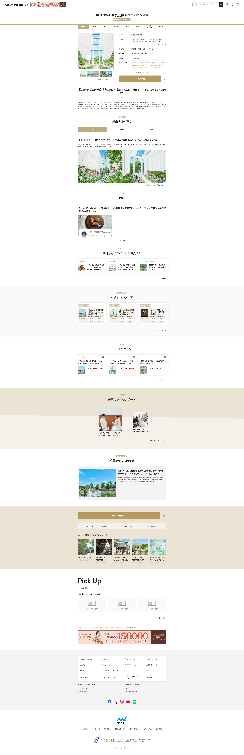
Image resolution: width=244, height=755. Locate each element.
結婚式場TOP (94, 628)
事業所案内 (107, 729)
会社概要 (85, 729)
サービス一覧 (96, 729)
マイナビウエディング (83, 628)
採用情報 (159, 729)
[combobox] (206, 5)
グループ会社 (148, 729)
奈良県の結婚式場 (103, 628)
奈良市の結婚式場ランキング (117, 628)
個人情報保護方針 (134, 729)
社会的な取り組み (120, 729)
